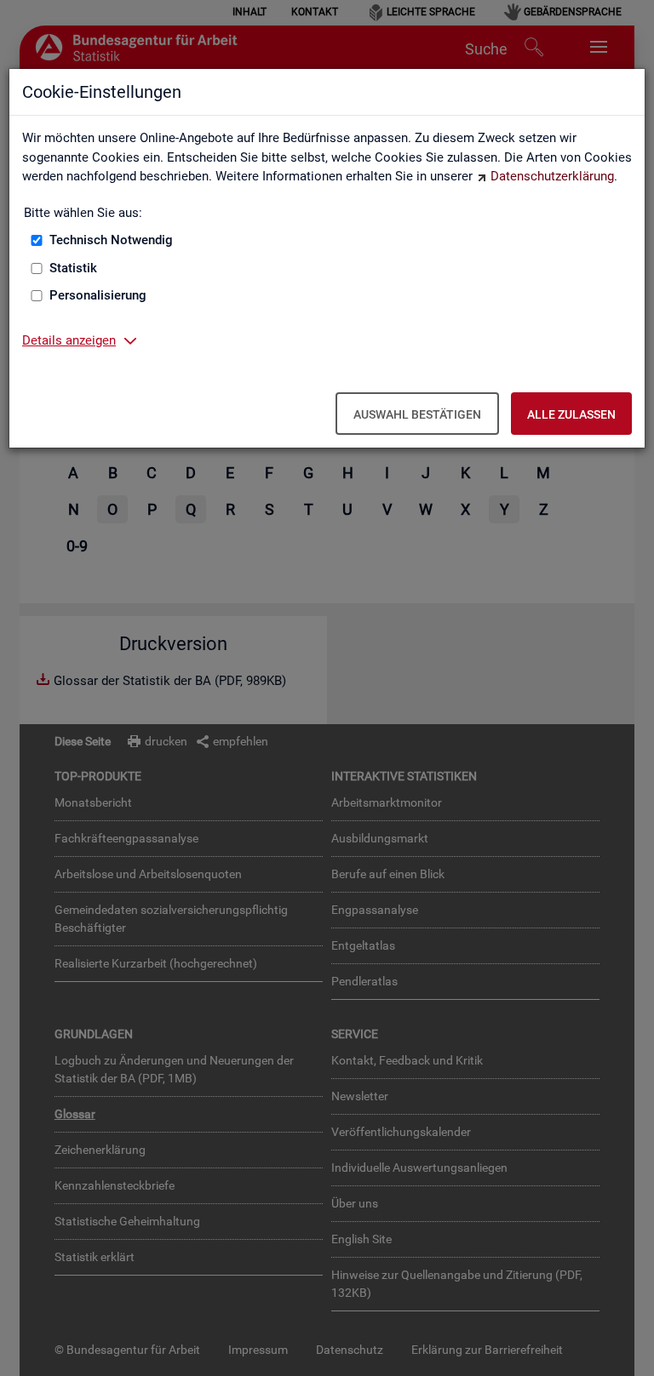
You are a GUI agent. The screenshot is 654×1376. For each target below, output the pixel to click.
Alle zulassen (571, 414)
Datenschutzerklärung (552, 176)
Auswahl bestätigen (417, 414)
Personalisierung (97, 295)
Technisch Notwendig (111, 240)
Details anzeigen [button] (69, 340)
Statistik (73, 268)
